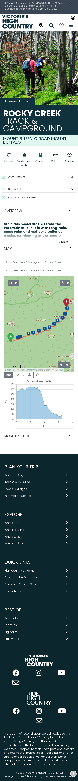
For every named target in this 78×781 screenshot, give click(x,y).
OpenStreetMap (28, 370)
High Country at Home (19, 570)
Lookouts (11, 625)
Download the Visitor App (22, 577)
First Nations (13, 591)
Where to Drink (14, 530)
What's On (11, 523)
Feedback (61, 776)
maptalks (10, 370)
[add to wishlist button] (69, 37)
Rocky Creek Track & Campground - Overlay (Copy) (33, 262)
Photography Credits (45, 776)
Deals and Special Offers (21, 584)
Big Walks (11, 632)
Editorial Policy (55, 773)
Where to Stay (14, 475)
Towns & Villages (16, 489)
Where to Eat (13, 537)
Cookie (42, 8)
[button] (39, 189)
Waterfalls (11, 618)
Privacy (8, 776)
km (8, 375)
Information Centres (18, 496)
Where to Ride (14, 543)
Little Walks (12, 639)
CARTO (59, 370)
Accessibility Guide (17, 482)
